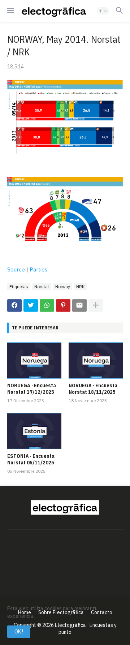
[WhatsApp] (47, 305)
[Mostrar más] (95, 305)
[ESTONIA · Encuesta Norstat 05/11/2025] (34, 431)
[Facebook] (14, 305)
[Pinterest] (63, 305)
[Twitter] (30, 305)
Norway (62, 286)
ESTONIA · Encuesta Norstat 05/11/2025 (31, 459)
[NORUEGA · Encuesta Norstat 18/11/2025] (96, 360)
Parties (38, 269)
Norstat (41, 286)
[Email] (79, 305)
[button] (10, 11)
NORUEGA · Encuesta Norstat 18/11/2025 (93, 388)
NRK (80, 286)
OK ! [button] (18, 631)
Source (16, 269)
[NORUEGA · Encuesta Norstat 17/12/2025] (34, 360)
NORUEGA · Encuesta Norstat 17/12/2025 (31, 388)
